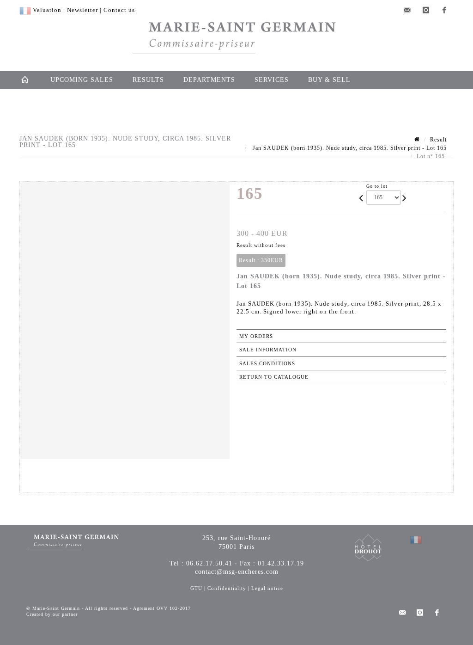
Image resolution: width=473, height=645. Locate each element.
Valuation (47, 9)
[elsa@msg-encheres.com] (407, 10)
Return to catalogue (274, 377)
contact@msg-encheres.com (237, 571)
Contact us (119, 9)
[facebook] (444, 10)
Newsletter (82, 9)
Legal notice (267, 588)
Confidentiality (226, 588)
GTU (196, 588)
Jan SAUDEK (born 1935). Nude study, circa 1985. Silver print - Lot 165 (349, 148)
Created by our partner (52, 614)
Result (438, 139)
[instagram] (426, 10)
